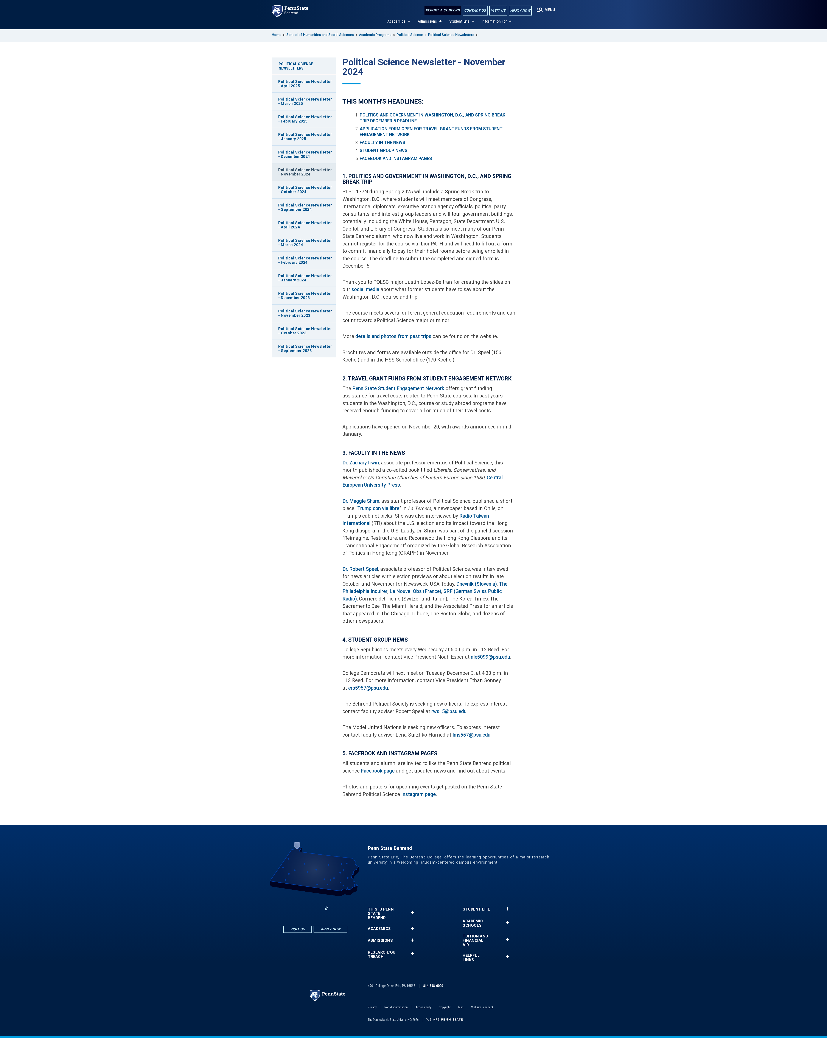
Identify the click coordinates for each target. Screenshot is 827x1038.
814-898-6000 (433, 986)
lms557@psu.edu (471, 735)
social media (365, 289)
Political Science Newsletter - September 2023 (305, 348)
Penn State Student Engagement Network (398, 388)
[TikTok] (326, 908)
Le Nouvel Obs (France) (415, 591)
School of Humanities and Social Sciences (320, 35)
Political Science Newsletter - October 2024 (305, 189)
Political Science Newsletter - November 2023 (305, 313)
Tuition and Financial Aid (475, 940)
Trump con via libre (378, 508)
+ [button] (412, 912)
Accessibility (423, 1007)
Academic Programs (375, 35)
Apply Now (520, 10)
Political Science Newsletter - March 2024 (305, 242)
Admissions (427, 21)
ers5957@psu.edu (368, 688)
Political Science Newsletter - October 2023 (305, 330)
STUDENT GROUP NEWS (383, 150)
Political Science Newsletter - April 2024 (305, 224)
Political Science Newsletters (451, 35)
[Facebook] (293, 908)
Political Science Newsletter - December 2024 (305, 154)
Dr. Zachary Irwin (360, 463)
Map (460, 1007)
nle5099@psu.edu (490, 657)
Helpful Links (471, 957)
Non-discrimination (396, 1007)
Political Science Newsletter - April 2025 (305, 83)
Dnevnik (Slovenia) (476, 584)
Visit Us (498, 10)
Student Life (459, 21)
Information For (494, 21)
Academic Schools (473, 923)
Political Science (410, 35)
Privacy (372, 1007)
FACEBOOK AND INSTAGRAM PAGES (396, 158)
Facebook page (378, 771)
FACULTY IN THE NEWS (382, 142)
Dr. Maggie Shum (360, 501)
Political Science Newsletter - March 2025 (305, 101)
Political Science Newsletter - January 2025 (305, 136)
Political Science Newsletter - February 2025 (305, 119)
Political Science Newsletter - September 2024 (305, 207)
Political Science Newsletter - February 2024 (305, 260)
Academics (396, 21)
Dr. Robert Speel (360, 569)
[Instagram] (304, 908)
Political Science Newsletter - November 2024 (305, 172)
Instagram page (418, 794)
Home (276, 35)
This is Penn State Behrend (381, 913)
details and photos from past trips (393, 336)
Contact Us (475, 10)
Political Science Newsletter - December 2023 (305, 295)
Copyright (445, 1007)
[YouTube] (338, 908)
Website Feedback (482, 1007)
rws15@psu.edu (448, 711)
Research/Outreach (382, 954)
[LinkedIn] (315, 908)
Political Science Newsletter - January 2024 (305, 277)
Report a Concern (443, 10)
